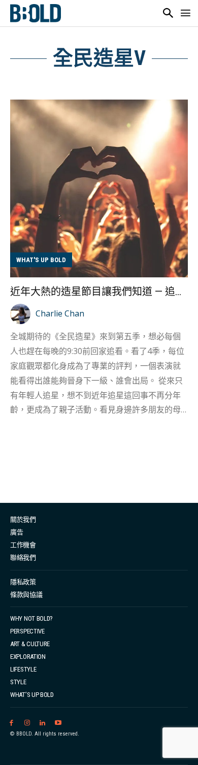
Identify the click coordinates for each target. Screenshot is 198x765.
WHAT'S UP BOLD (41, 260)
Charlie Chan (60, 313)
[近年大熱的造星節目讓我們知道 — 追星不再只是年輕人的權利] (99, 188)
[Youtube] (58, 723)
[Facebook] (11, 723)
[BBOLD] (35, 13)
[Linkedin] (43, 723)
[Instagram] (27, 723)
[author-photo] (22, 314)
